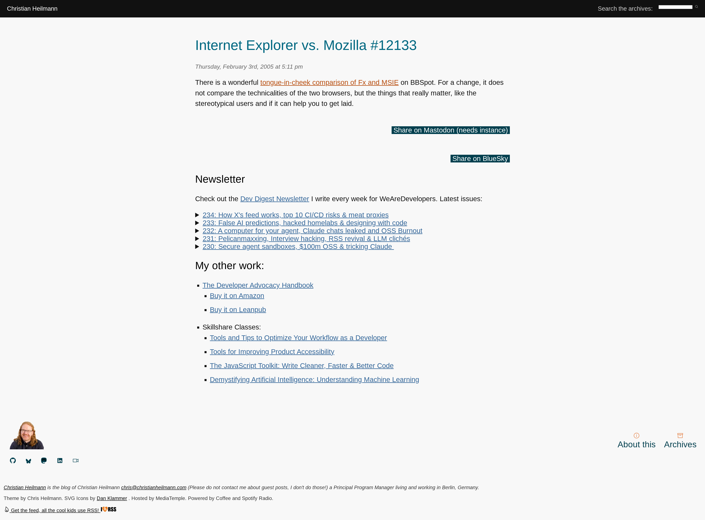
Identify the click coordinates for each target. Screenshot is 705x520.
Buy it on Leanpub (238, 310)
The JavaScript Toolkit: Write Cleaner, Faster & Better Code (302, 365)
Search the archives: (625, 8)
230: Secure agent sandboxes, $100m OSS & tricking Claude (298, 246)
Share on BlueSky (480, 158)
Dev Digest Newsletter (274, 199)
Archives (680, 444)
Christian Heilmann (32, 8)
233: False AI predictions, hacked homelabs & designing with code (305, 223)
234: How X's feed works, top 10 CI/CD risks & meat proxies (296, 215)
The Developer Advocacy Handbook (258, 285)
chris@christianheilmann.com (153, 487)
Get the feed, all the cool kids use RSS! (55, 510)
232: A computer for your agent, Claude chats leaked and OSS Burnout (312, 231)
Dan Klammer (112, 498)
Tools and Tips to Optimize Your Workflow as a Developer (298, 338)
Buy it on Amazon (237, 296)
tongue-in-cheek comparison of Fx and (329, 82)
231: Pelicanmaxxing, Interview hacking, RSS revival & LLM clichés (306, 238)
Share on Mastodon (450, 130)
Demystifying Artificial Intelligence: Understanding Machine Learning (314, 379)
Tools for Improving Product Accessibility (272, 352)
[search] (696, 7)
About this (637, 444)
